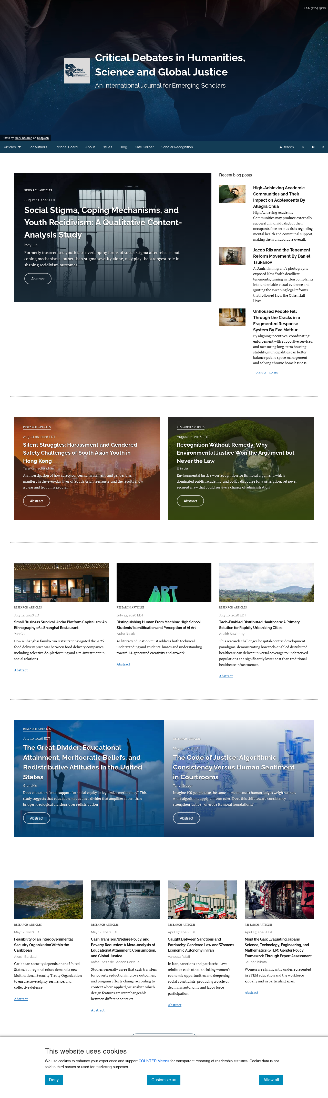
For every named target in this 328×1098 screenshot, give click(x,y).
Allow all (273, 1079)
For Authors (37, 147)
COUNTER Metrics (154, 1060)
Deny (56, 1079)
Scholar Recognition (177, 147)
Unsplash (43, 138)
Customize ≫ (165, 1079)
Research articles (38, 190)
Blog (123, 147)
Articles (10, 147)
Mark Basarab (23, 138)
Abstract (41, 280)
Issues (107, 147)
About (90, 147)
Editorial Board (66, 147)
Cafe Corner (144, 147)
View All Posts (266, 373)
